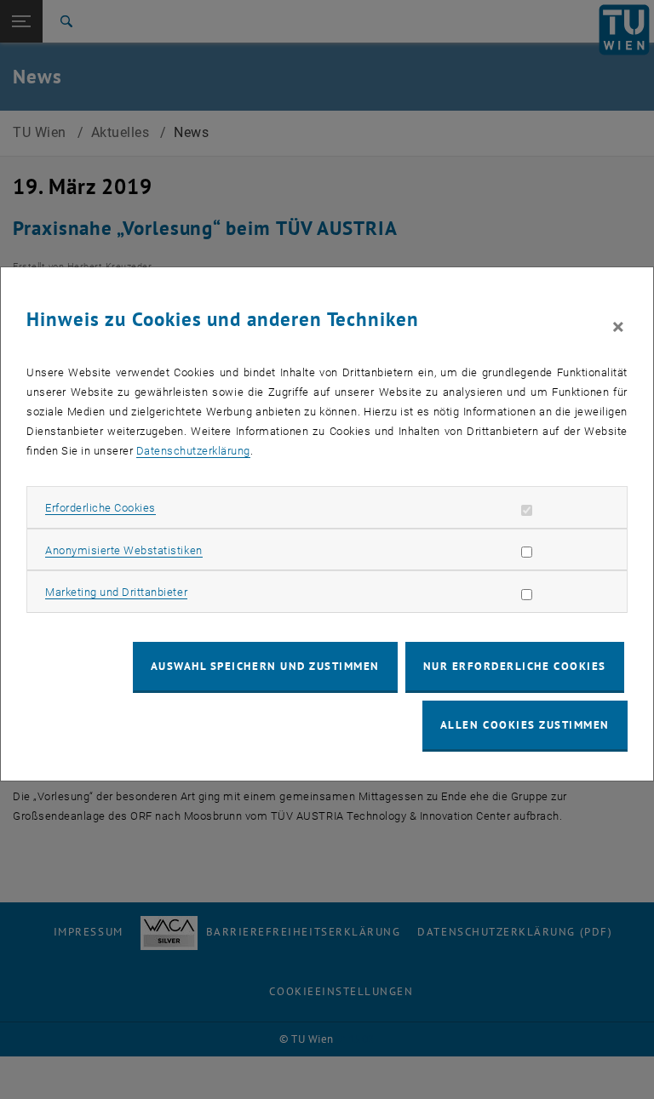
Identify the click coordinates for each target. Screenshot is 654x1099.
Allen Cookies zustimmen (525, 725)
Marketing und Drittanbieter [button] (116, 592)
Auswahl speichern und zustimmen (265, 666)
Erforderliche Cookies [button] (100, 507)
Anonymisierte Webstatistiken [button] (123, 550)
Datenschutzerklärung (193, 450)
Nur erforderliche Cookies (514, 666)
